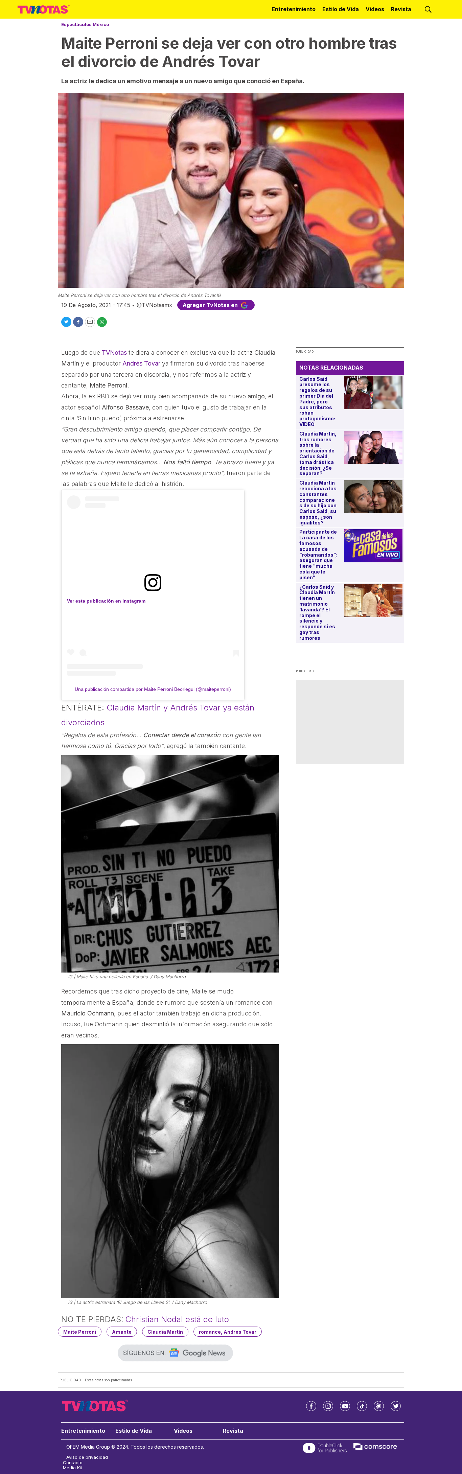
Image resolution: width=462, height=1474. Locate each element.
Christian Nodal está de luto (177, 1319)
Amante (122, 1332)
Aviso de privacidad (87, 1457)
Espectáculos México (85, 24)
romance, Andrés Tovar (227, 1332)
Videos (375, 9)
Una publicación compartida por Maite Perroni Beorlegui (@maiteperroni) (153, 689)
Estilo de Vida (340, 9)
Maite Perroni (79, 1332)
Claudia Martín (165, 1332)
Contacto (73, 1462)
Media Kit (72, 1467)
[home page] (43, 9)
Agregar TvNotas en (211, 305)
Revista (401, 9)
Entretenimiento (294, 9)
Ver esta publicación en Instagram (106, 601)
